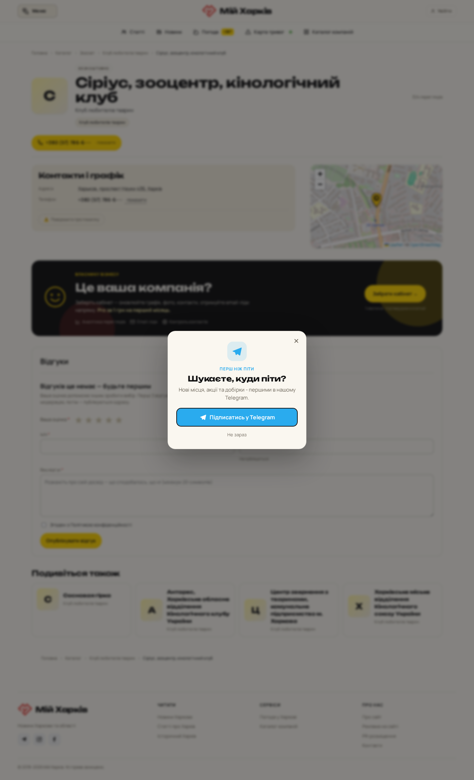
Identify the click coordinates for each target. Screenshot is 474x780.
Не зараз (237, 434)
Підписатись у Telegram (242, 417)
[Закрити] (296, 340)
